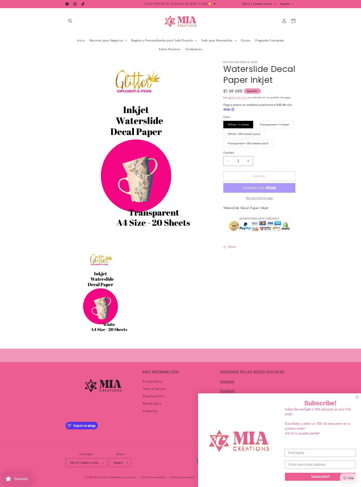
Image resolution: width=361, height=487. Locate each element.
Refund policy (152, 404)
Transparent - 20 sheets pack (250, 144)
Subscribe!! (320, 476)
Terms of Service (154, 389)
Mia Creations (102, 477)
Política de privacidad (182, 477)
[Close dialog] (357, 397)
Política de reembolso (153, 477)
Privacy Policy (152, 381)
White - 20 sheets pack (246, 135)
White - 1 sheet (240, 125)
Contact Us (150, 411)
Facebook (227, 390)
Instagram (227, 381)
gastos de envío (238, 97)
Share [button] (232, 247)
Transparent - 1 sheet (277, 125)
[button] (70, 20)
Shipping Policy (153, 396)
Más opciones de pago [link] (259, 198)
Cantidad (228, 153)
